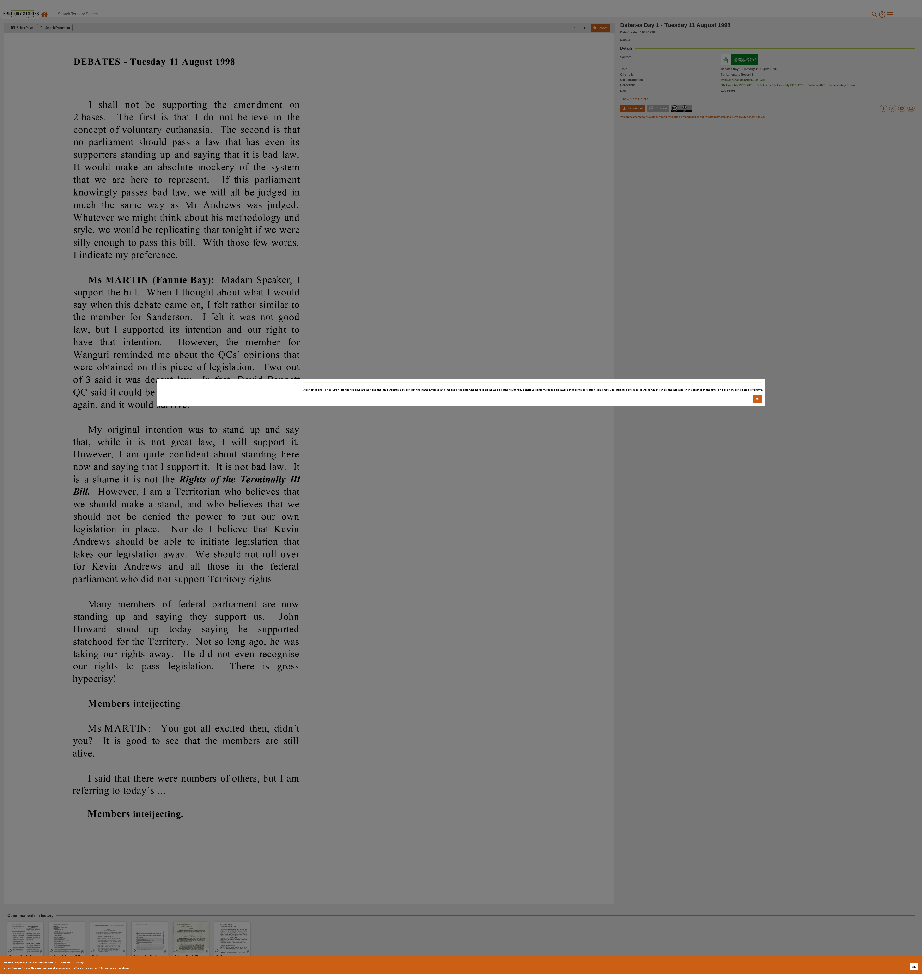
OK (758, 399)
